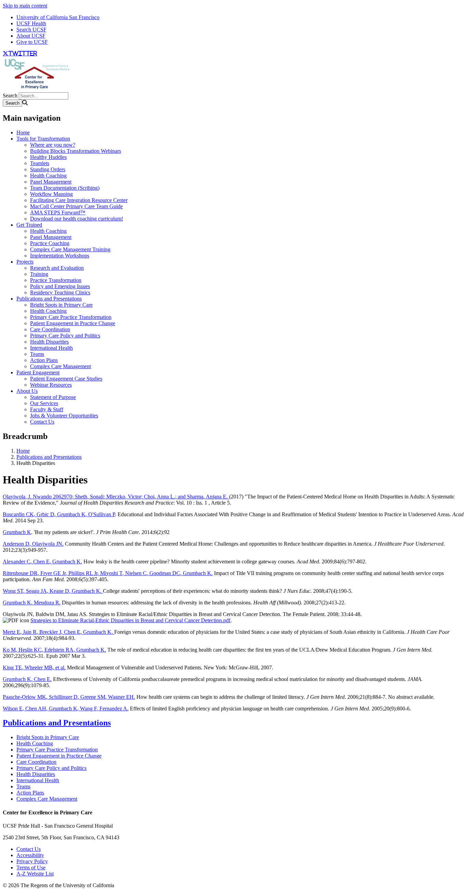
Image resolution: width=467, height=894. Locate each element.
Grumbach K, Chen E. (27, 679)
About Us (27, 391)
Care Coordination (50, 329)
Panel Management (50, 182)
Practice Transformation (55, 280)
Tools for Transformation (43, 139)
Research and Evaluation (57, 268)
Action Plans (44, 360)
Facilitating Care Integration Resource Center (79, 200)
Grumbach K (17, 532)
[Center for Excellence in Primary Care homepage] (37, 89)
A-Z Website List (35, 874)
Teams (37, 354)
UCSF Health (31, 23)
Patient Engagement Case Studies (66, 379)
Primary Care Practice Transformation (70, 317)
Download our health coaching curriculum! (76, 219)
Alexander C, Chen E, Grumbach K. (42, 561)
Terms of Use (30, 867)
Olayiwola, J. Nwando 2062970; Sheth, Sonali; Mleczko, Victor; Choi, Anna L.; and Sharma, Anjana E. (116, 496)
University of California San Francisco (57, 17)
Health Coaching (48, 175)
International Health (51, 348)
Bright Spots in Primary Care (61, 305)
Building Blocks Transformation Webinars (75, 151)
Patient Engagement (37, 372)
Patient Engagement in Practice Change (72, 323)
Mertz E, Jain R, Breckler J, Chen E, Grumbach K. (58, 632)
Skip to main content (25, 6)
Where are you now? (52, 145)
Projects (25, 262)
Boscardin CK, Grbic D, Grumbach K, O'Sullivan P (59, 514)
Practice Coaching (49, 243)
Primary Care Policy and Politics (65, 335)
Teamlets (39, 163)
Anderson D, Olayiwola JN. (33, 544)
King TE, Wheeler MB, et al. (34, 667)
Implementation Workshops (59, 255)
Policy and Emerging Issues (60, 286)
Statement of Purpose (53, 397)
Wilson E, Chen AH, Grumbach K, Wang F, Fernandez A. (66, 708)
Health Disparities (49, 342)
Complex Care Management (60, 366)
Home (23, 132)
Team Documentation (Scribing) (64, 188)
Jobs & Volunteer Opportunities (64, 415)
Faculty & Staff (46, 409)
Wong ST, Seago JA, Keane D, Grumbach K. (53, 591)
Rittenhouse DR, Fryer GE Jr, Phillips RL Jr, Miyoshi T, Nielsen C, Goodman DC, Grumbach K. (108, 573)
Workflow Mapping (51, 194)
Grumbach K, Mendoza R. (32, 602)
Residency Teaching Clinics (60, 292)
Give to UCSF (32, 42)
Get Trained (29, 225)
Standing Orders (47, 169)
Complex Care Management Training (70, 249)
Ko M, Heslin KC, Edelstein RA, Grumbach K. (54, 650)
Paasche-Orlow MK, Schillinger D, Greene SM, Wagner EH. (69, 697)
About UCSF (30, 36)
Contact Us (42, 422)
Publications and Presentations (49, 299)
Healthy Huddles (48, 157)
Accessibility (30, 855)
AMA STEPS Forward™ (57, 212)
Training (39, 274)
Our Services (44, 403)
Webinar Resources (51, 385)
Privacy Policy (32, 861)
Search (10, 95)
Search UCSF (31, 29)
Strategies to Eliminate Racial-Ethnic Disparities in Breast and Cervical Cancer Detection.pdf (130, 620)
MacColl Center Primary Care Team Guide (76, 206)
